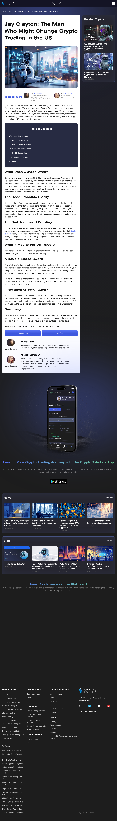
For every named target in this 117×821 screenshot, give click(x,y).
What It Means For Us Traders (20, 149)
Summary (12, 161)
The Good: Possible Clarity (20, 140)
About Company (56, 694)
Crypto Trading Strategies (36, 726)
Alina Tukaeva (66, 93)
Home (4, 11)
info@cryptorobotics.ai (87, 711)
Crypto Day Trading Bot (11, 720)
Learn (29, 698)
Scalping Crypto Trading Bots (13, 735)
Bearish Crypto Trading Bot (12, 727)
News (10, 11)
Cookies (53, 732)
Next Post (59, 333)
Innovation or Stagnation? (20, 157)
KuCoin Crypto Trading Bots (12, 764)
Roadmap (54, 705)
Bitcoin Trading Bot (9, 717)
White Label (31, 743)
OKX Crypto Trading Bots (11, 760)
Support (30, 701)
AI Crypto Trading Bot (10, 706)
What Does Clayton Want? (19, 136)
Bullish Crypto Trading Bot (11, 724)
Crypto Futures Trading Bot (12, 709)
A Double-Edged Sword (19, 153)
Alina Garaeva (36, 93)
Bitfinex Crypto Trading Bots (12, 802)
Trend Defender (33, 730)
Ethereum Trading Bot (10, 713)
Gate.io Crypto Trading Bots (12, 813)
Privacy (53, 722)
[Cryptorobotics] (10, 3)
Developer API (32, 739)
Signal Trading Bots (9, 738)
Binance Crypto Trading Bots (12, 750)
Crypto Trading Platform (36, 711)
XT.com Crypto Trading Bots (12, 805)
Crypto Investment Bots (11, 731)
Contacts (53, 701)
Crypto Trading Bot (9, 698)
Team (52, 698)
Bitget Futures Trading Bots (12, 789)
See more (109, 498)
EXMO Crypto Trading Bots (12, 809)
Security (53, 712)
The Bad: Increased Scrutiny (21, 144)
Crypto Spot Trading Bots (11, 702)
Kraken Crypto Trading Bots (12, 767)
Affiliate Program (56, 708)
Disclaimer (54, 729)
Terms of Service (56, 725)
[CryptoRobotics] (88, 691)
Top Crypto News (33, 694)
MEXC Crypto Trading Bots (12, 798)
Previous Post (23, 333)
